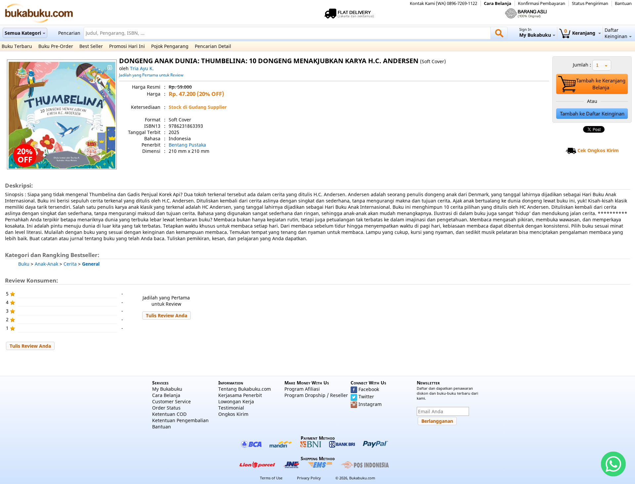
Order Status (166, 408)
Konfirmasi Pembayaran (541, 3)
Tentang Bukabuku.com (244, 389)
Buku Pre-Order (55, 46)
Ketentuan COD (169, 414)
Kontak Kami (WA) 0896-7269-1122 (443, 3)
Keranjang (580, 33)
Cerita (70, 264)
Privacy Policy (309, 477)
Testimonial (231, 408)
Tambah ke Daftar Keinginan (592, 113)
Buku (23, 264)
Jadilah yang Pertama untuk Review (151, 74)
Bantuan (623, 3)
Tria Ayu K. (142, 68)
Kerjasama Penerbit (240, 395)
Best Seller (91, 46)
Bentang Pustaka (187, 145)
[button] (166, 315)
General (91, 264)
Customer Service (171, 401)
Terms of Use (271, 477)
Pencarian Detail (213, 46)
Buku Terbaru (17, 46)
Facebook (369, 389)
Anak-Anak (46, 264)
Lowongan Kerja (236, 401)
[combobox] (601, 65)
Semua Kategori (23, 33)
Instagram (370, 404)
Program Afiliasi (302, 389)
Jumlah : (582, 65)
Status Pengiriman (590, 3)
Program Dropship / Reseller (316, 395)
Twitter (366, 396)
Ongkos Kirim (233, 414)
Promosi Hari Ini (127, 46)
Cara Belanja (497, 3)
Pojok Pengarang (170, 46)
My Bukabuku (167, 389)
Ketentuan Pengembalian (180, 420)
